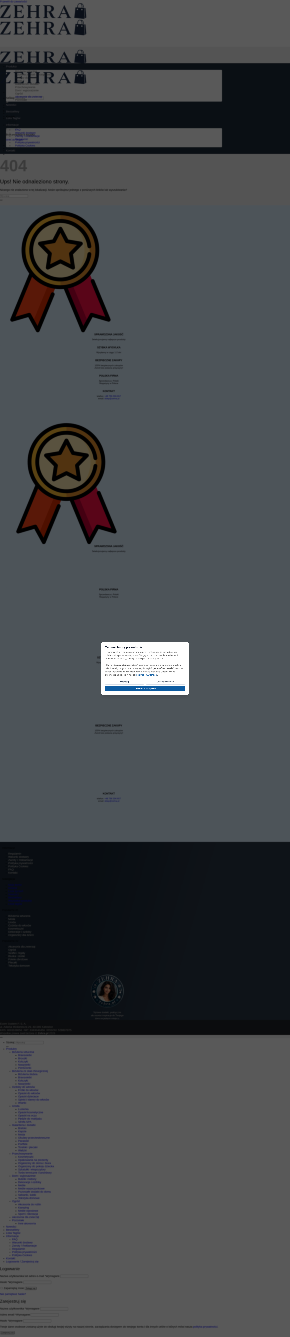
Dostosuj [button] (124, 681)
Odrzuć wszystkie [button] (165, 681)
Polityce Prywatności (146, 674)
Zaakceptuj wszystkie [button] (145, 688)
